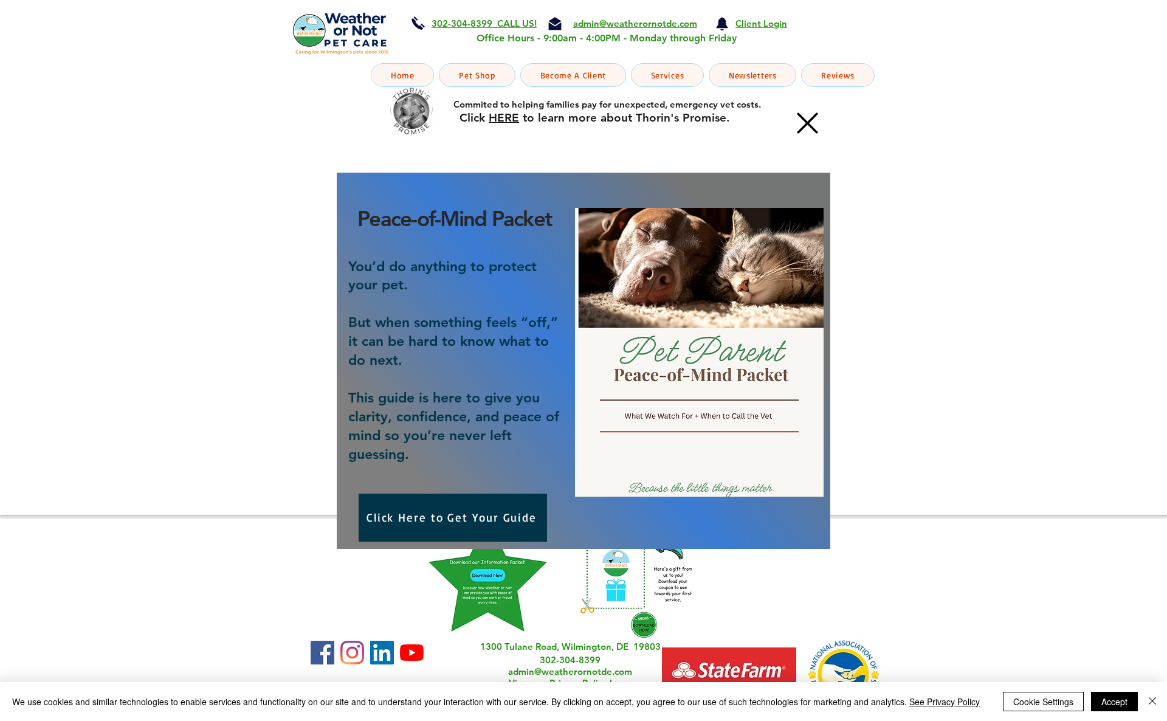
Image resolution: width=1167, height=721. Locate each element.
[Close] (1152, 701)
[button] (807, 123)
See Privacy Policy (944, 701)
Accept (1114, 701)
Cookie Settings (1043, 701)
